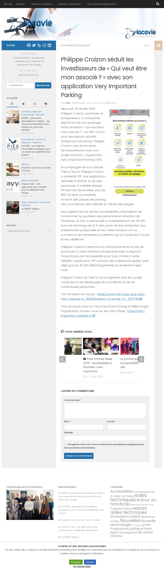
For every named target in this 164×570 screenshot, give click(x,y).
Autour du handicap (31, 112)
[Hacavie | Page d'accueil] (30, 24)
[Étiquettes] (45, 104)
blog (151, 505)
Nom (67, 421)
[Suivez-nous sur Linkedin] (49, 45)
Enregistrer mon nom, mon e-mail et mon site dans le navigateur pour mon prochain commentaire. (104, 446)
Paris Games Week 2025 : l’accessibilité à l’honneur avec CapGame (97, 365)
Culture (115, 509)
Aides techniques (29, 180)
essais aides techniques (128, 510)
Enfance (127, 509)
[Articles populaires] (23, 104)
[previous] (62, 359)
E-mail (111, 421)
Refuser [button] (90, 562)
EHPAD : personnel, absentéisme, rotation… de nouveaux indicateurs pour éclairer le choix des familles (35, 124)
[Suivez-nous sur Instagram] (44, 45)
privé (146, 524)
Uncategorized (128, 532)
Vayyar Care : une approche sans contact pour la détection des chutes (33, 188)
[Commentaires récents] (34, 104)
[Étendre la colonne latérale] (158, 45)
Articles (20, 4)
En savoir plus (82, 566)
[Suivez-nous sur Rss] (39, 45)
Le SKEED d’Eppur (30, 208)
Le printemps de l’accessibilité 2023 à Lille (134, 363)
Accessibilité (69, 45)
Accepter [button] (76, 562)
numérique (137, 525)
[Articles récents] (12, 104)
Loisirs (135, 516)
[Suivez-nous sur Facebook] (29, 45)
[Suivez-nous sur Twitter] (34, 45)
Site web (68, 432)
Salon (148, 528)
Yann (67, 103)
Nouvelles (130, 520)
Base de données (139, 504)
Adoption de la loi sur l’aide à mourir (35, 169)
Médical (25, 164)
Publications (27, 115)
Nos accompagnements (101, 4)
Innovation (119, 516)
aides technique (124, 496)
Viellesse (40, 115)
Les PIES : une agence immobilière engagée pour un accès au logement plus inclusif (35, 150)
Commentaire (72, 400)
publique (84, 45)
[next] (141, 359)
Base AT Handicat (41, 4)
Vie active (145, 532)
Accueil (8, 4)
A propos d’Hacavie (69, 4)
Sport (114, 532)
